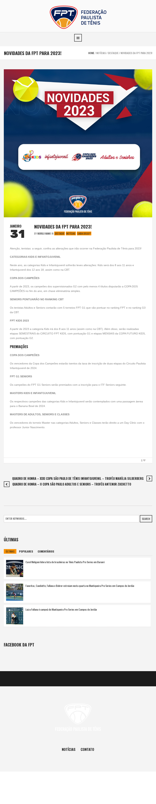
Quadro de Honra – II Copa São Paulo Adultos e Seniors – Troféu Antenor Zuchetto (71, 484)
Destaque (113, 53)
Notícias (101, 53)
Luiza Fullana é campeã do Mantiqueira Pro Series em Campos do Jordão (61, 609)
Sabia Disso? (84, 233)
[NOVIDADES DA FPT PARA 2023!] (78, 143)
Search (146, 519)
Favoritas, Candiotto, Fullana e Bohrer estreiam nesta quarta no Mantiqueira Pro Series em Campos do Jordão (79, 586)
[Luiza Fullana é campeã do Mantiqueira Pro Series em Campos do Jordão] (14, 615)
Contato (87, 749)
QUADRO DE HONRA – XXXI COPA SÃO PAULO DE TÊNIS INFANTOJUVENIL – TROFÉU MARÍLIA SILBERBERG (77, 478)
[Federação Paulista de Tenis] (78, 17)
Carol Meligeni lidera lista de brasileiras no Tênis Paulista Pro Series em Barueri (65, 562)
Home (91, 53)
